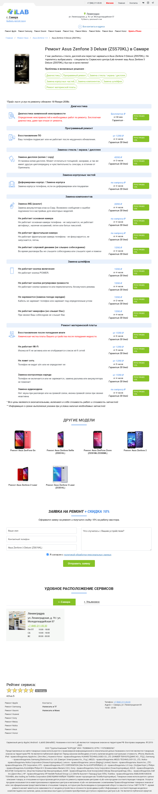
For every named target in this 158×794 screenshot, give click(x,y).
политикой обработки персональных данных (87, 554)
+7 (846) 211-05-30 (94, 3)
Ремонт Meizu (81, 31)
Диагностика (53, 75)
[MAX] (148, 3)
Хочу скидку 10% (139, 117)
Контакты (134, 3)
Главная (121, 3)
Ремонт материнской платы (61, 87)
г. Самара (12, 17)
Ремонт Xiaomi (40, 31)
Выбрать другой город (16, 21)
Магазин (110, 3)
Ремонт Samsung (25, 31)
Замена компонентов (89, 81)
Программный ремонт (74, 75)
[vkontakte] (143, 3)
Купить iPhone (135, 31)
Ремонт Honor (121, 31)
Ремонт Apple (10, 31)
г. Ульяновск (92, 602)
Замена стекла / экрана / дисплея (107, 75)
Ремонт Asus (107, 31)
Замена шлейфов (112, 81)
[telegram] (153, 3)
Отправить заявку (79, 563)
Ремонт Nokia (94, 31)
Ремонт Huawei (54, 31)
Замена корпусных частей (60, 81)
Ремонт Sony (68, 31)
